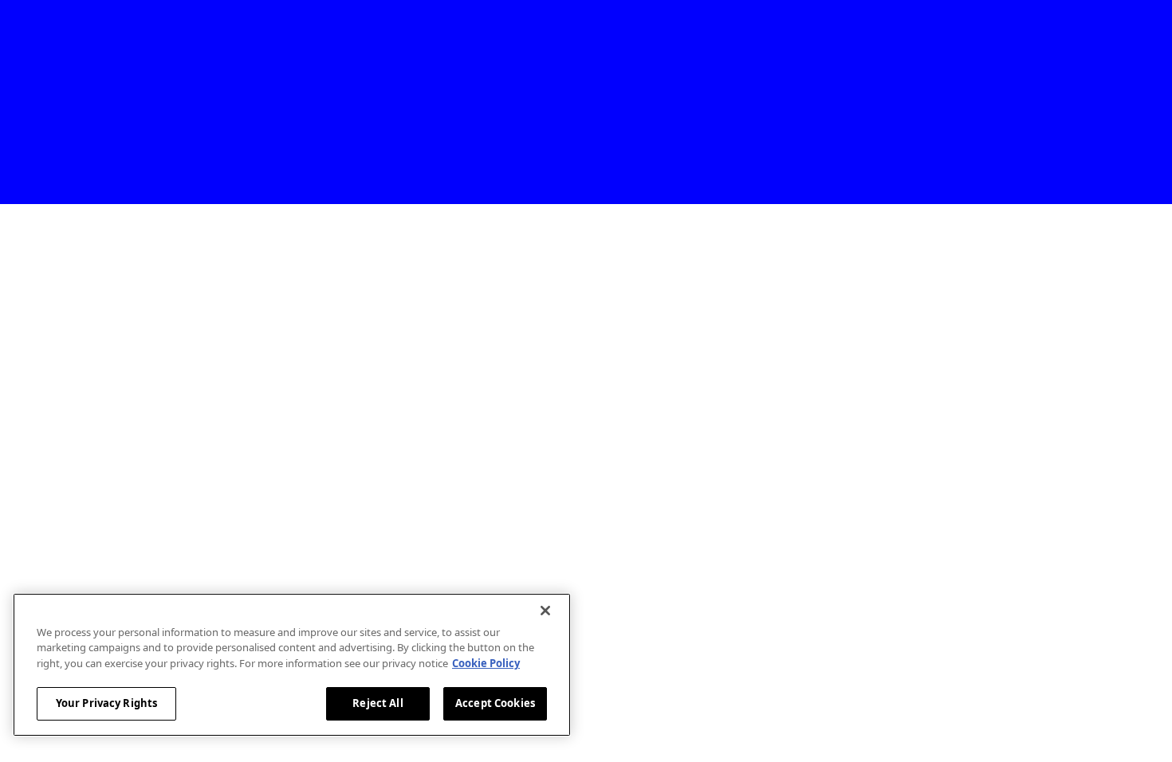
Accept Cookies (495, 703)
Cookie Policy (486, 663)
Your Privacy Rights (106, 703)
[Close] (545, 610)
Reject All (377, 703)
